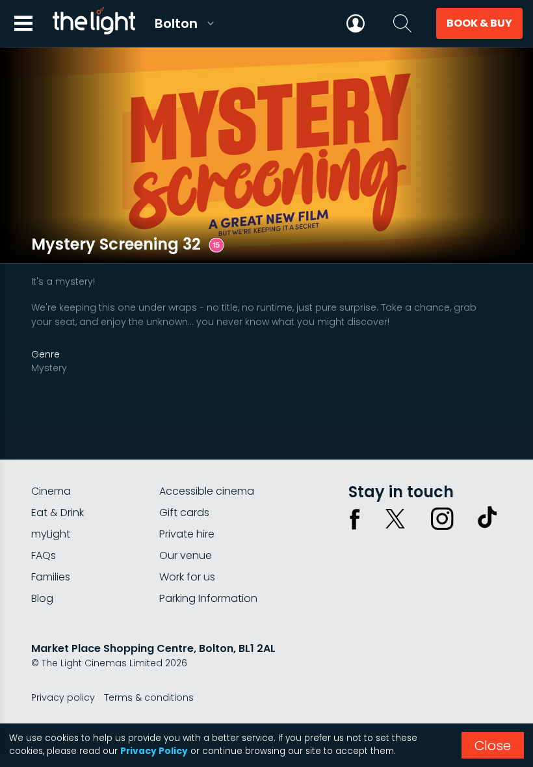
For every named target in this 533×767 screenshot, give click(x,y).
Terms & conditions (149, 697)
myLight (50, 533)
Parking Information (208, 598)
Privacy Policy (154, 751)
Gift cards (184, 512)
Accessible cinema (206, 491)
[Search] (402, 23)
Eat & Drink (57, 512)
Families (50, 576)
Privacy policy (63, 697)
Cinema (51, 491)
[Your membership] (355, 23)
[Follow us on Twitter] (395, 519)
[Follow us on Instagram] (442, 519)
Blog (42, 598)
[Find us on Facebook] (354, 518)
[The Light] (93, 23)
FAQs (43, 555)
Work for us (187, 576)
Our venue (185, 555)
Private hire (186, 533)
